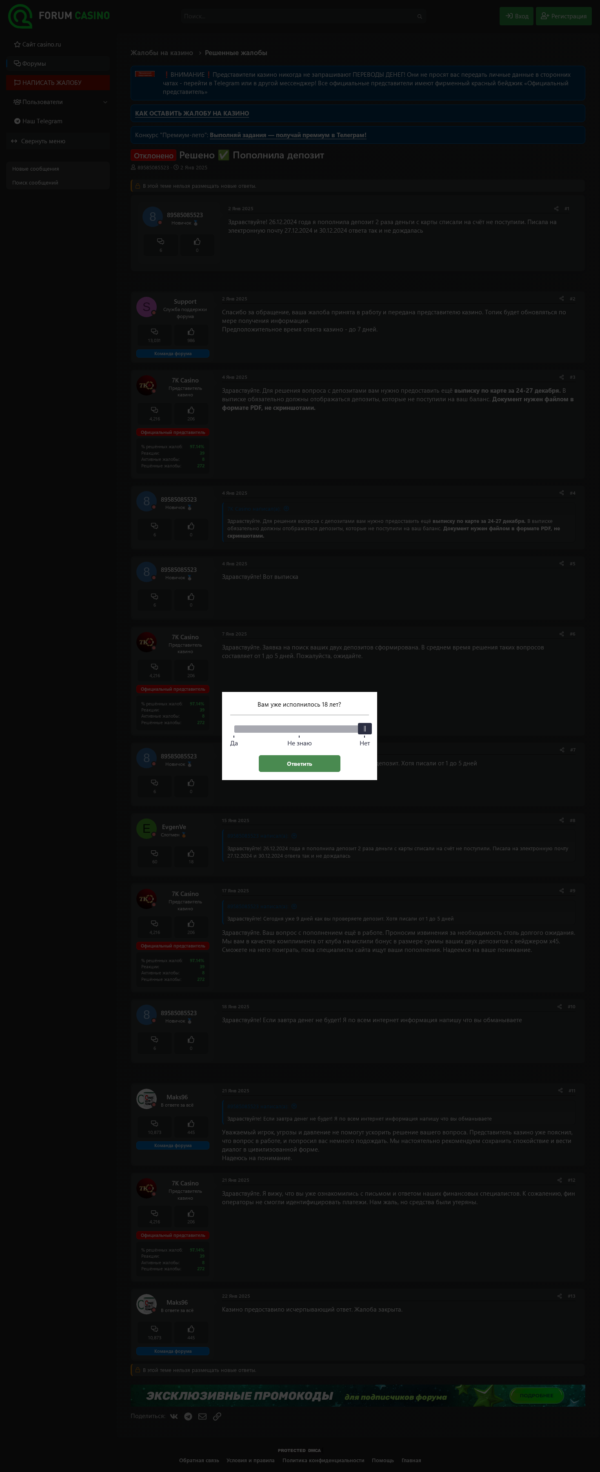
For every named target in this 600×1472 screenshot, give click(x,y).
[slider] (365, 728)
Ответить (299, 763)
